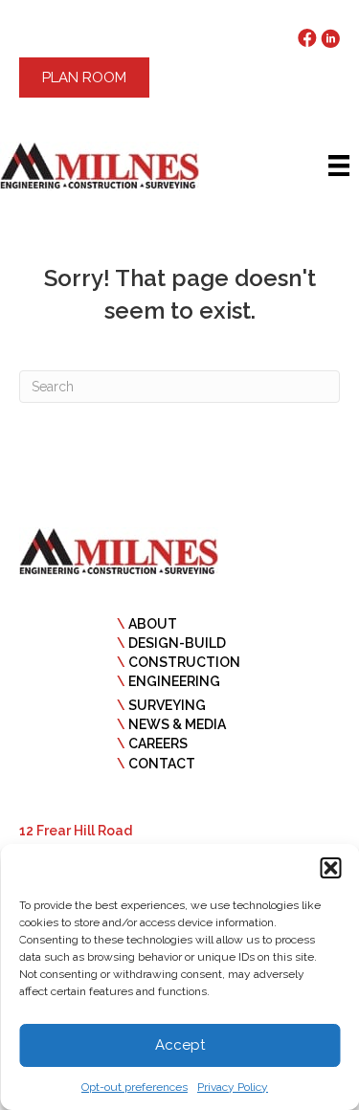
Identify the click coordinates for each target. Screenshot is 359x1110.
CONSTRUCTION (184, 662)
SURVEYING (167, 705)
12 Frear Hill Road (75, 830)
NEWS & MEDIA (177, 724)
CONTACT (161, 763)
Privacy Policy (232, 1087)
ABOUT (152, 624)
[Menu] (339, 165)
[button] (330, 867)
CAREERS (158, 743)
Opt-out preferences (134, 1087)
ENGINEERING (174, 681)
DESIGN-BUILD (177, 643)
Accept (180, 1045)
